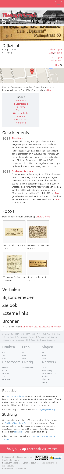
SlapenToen (8, 340)
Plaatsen (6, 368)
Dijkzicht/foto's (43, 216)
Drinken (51, 49)
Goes (44, 368)
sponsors (18, 432)
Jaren (4, 376)
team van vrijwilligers (15, 396)
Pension (58, 53)
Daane (58, 193)
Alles (4, 358)
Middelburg (47, 371)
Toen (4, 356)
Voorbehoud (7, 469)
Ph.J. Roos (17, 138)
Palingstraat (56, 60)
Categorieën (7, 334)
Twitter (52, 448)
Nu (3, 353)
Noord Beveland (49, 373)
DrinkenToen (8, 337)
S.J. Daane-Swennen (22, 171)
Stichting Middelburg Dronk (17, 423)
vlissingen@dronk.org (45, 410)
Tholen (45, 376)
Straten (5, 373)
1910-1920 (19, 334)
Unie (57, 65)
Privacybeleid (20, 469)
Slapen (59, 49)
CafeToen (47, 334)
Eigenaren (6, 379)
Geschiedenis (27, 368)
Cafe (51, 53)
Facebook (34, 448)
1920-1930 (30, 334)
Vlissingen (57, 57)
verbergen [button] (21, 100)
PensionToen (43, 337)
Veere (44, 382)
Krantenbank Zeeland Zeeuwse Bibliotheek (41, 326)
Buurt (4, 371)
